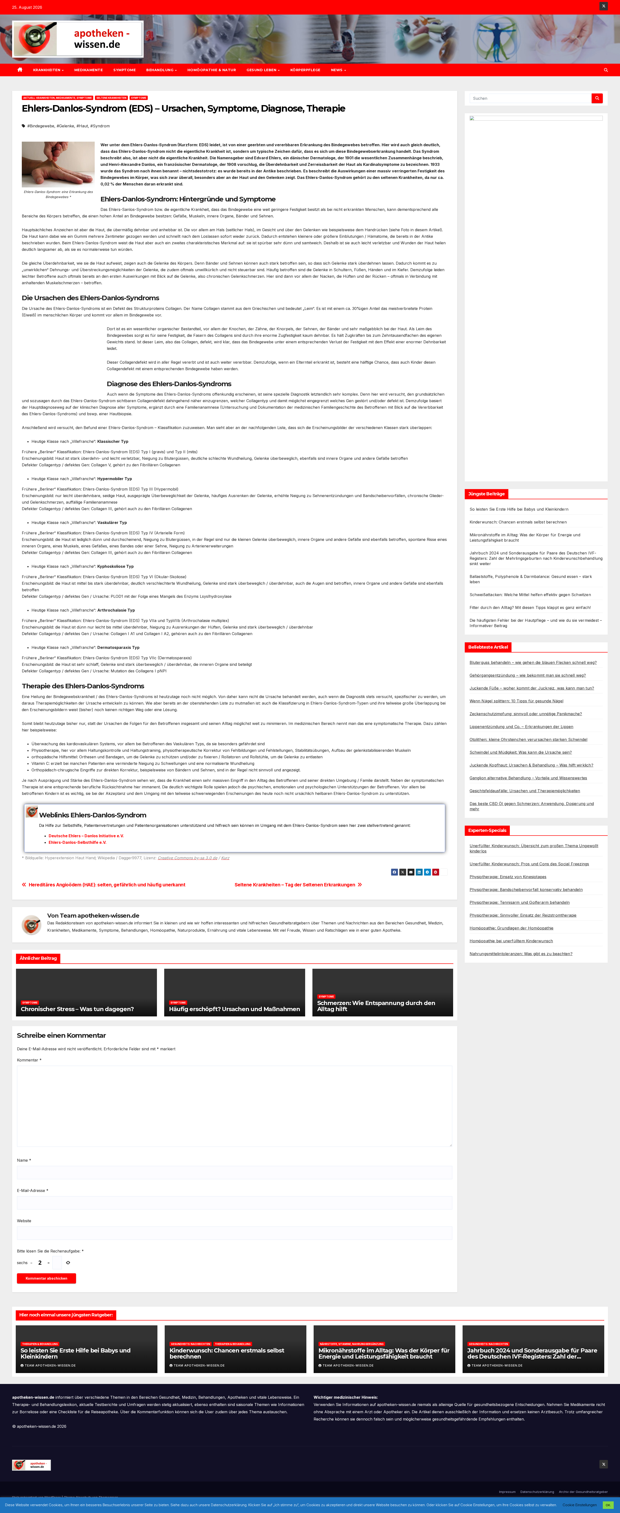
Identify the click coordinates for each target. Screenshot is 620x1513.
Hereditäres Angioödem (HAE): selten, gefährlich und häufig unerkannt (107, 885)
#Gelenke (65, 125)
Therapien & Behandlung (40, 1344)
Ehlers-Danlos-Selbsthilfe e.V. (78, 842)
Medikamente (88, 70)
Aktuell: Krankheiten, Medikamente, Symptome (57, 97)
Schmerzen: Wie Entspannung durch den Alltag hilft (376, 1006)
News (337, 70)
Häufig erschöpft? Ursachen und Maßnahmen (234, 1009)
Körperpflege (305, 70)
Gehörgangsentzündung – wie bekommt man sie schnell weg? (528, 675)
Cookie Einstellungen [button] (580, 1505)
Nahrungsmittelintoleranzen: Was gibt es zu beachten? (521, 953)
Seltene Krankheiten (111, 97)
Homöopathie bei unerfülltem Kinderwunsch (511, 940)
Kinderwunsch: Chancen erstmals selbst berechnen (518, 522)
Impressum (507, 1492)
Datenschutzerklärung (537, 1492)
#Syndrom (100, 125)
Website (24, 1220)
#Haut (82, 125)
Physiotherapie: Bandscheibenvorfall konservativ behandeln (526, 889)
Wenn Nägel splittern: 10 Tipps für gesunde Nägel (517, 701)
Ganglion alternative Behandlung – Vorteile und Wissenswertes (528, 778)
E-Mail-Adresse (32, 1190)
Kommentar (29, 1060)
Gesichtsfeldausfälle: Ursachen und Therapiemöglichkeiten (525, 790)
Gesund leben (262, 70)
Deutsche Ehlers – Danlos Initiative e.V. (86, 835)
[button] (606, 70)
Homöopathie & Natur (211, 70)
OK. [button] (608, 1505)
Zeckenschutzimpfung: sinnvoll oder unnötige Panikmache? (526, 713)
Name (24, 1160)
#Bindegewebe (40, 125)
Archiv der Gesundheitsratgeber (583, 1492)
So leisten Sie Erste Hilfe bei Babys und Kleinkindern (519, 509)
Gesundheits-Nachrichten (190, 1344)
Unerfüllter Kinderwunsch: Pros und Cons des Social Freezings (529, 863)
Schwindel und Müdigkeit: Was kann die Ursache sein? (521, 752)
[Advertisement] (62, 359)
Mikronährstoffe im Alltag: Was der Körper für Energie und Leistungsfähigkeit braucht (384, 1353)
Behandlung (160, 70)
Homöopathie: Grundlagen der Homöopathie (512, 928)
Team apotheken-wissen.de (99, 915)
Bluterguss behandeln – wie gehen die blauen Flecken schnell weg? (533, 662)
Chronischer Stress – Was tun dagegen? (77, 1009)
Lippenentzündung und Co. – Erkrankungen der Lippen (522, 726)
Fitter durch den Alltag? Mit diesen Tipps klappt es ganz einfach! (530, 607)
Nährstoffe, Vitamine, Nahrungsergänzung (352, 1344)
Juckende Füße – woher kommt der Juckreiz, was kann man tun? (532, 688)
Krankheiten (47, 70)
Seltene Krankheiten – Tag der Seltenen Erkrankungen (295, 885)
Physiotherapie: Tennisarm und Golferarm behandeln (520, 902)
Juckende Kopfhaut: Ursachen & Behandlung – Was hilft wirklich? (531, 765)
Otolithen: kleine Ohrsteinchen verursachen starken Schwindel (529, 739)
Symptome (124, 70)
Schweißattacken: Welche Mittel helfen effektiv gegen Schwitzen (530, 594)
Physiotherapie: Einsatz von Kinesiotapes (508, 876)
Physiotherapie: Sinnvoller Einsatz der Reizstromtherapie (523, 915)
